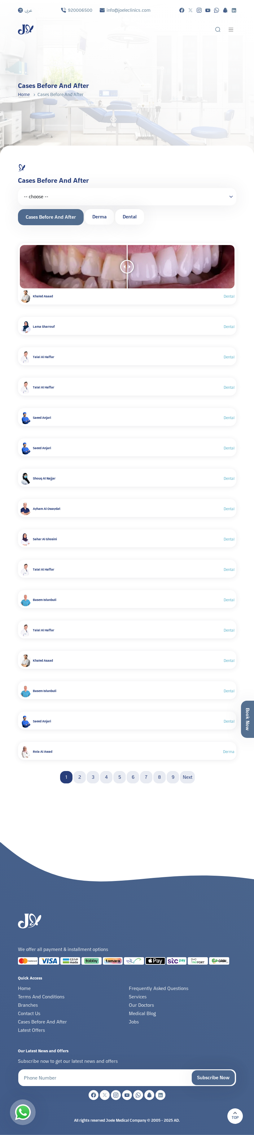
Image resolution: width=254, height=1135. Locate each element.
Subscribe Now (213, 1077)
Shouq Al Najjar (44, 478)
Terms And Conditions (41, 997)
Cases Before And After (51, 217)
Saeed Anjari (42, 418)
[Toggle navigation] (231, 29)
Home (24, 94)
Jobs (134, 1022)
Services (138, 997)
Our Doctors (141, 1005)
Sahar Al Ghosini (45, 539)
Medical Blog (142, 1013)
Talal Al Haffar (43, 357)
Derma (99, 217)
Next (187, 777)
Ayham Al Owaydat (46, 509)
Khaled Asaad (43, 296)
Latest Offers (31, 1030)
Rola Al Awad (42, 752)
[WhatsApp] (23, 1112)
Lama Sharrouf (44, 327)
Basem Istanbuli (44, 600)
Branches (28, 1005)
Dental (130, 217)
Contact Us (29, 1013)
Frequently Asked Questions (158, 988)
